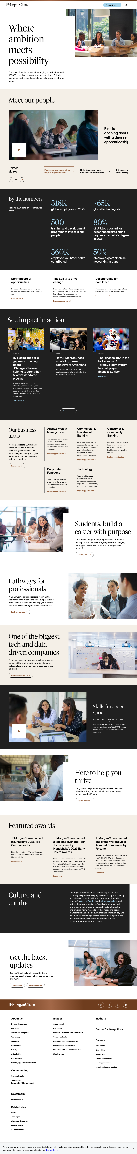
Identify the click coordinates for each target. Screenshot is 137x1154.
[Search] (126, 5)
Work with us (100, 1046)
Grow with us (100, 1050)
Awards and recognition (20, 1032)
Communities (19, 1070)
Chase (13, 1112)
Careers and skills (60, 1037)
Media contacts (17, 1099)
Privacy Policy (52, 1150)
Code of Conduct (88, 901)
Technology (15, 1037)
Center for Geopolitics (109, 1029)
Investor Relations (22, 1083)
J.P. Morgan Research (19, 1121)
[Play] (19, 150)
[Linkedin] (101, 1005)
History (14, 1050)
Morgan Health (17, 1125)
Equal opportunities (103, 1063)
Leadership (15, 1028)
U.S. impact (57, 1028)
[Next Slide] (22, 179)
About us (17, 1018)
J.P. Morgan (15, 1117)
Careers (100, 1040)
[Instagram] (117, 1005)
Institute (100, 1018)
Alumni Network (17, 1130)
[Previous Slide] (11, 179)
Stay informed (58, 1054)
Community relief (17, 1076)
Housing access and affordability (65, 1041)
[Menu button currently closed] (132, 5)
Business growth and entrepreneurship (68, 1032)
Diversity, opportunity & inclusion (23, 1062)
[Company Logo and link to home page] (16, 7)
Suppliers (15, 1041)
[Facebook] (109, 1005)
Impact (57, 1018)
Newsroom (18, 1093)
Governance (15, 1045)
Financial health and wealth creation (66, 1050)
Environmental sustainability (64, 1045)
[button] (133, 1148)
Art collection (16, 1054)
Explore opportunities (103, 1058)
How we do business (19, 1024)
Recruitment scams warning (106, 1067)
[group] (59, 171)
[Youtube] (125, 1005)
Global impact (58, 1024)
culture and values (108, 901)
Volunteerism (16, 1080)
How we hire (100, 1054)
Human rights (16, 1058)
